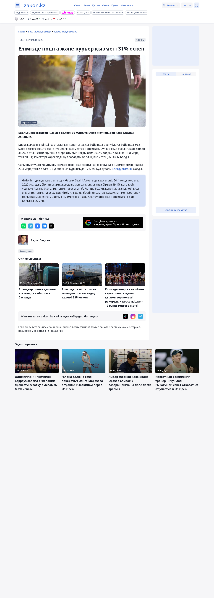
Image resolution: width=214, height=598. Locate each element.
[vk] (44, 226)
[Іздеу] (196, 5)
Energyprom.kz (122, 169)
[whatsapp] (23, 226)
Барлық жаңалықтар (39, 31)
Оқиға (105, 5)
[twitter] (51, 226)
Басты (21, 31)
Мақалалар (127, 5)
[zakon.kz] (34, 5)
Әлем (87, 5)
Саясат (78, 5)
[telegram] (30, 226)
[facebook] (37, 226)
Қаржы (96, 5)
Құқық (114, 5)
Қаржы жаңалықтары (66, 31)
